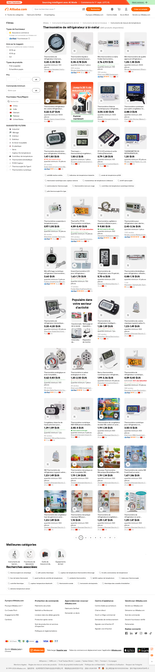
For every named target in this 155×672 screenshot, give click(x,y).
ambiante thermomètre (78, 578)
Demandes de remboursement (106, 620)
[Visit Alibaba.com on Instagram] (141, 633)
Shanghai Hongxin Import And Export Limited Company (109, 119)
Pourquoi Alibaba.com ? (13, 606)
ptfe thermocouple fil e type (56, 191)
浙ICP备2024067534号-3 (139, 668)
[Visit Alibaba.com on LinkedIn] (131, 633)
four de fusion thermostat (19, 578)
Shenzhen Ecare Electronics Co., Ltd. (82, 239)
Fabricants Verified (72, 608)
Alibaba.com (116, 650)
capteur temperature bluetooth (41, 583)
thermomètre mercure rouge (85, 186)
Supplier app (62, 650)
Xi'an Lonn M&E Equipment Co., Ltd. (109, 74)
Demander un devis (72, 613)
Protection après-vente (44, 620)
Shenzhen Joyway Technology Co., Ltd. (55, 237)
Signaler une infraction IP (104, 624)
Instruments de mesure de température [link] (126, 23)
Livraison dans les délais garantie (47, 615)
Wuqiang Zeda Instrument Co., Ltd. (82, 162)
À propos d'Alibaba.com (14, 601)
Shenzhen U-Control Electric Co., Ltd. (109, 164)
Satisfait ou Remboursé (43, 610)
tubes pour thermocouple (130, 578)
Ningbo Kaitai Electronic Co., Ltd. (82, 70)
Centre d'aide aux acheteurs (105, 606)
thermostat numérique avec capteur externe (62, 180)
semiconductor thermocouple (57, 186)
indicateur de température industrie (82, 175)
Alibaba (46, 23)
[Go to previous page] (76, 537)
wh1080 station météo (54, 175)
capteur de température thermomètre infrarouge (77, 573)
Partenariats (129, 624)
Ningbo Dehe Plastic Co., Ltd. (135, 162)
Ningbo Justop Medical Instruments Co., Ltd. (135, 235)
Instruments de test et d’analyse (95, 23)
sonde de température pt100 (111, 175)
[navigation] (23, 280)
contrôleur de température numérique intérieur (118, 186)
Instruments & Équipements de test (65, 23)
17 (110, 537)
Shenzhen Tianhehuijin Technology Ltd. (135, 285)
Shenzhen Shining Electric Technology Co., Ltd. (109, 284)
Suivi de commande (132, 615)
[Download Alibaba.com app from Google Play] (143, 650)
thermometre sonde (66, 583)
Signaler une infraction (103, 629)
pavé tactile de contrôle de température (48, 578)
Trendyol (103, 661)
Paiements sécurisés (43, 606)
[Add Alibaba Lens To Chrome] (37, 650)
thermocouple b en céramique (20, 573)
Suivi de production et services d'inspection (46, 625)
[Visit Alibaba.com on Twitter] (136, 633)
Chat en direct (100, 610)
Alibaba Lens (16, 649)
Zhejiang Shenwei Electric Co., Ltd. (135, 333)
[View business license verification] (99, 668)
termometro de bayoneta (88, 583)
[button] (83, 9)
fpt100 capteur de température (103, 578)
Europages (113, 661)
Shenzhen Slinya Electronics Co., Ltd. (109, 336)
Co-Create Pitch (11, 610)
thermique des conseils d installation (117, 583)
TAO (96, 661)
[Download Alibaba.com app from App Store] (129, 650)
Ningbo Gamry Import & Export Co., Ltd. (55, 119)
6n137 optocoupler (126, 180)
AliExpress (43, 661)
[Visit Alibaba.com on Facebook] (126, 633)
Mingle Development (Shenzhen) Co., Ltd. (135, 69)
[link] (152, 649)
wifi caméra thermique (46, 573)
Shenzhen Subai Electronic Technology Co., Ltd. (55, 331)
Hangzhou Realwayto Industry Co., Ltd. (109, 236)
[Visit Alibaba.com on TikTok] (150, 633)
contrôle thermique (17, 583)
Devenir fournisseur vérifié (135, 620)
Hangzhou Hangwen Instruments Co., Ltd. (55, 69)
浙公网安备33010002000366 (117, 668)
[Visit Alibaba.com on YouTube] (145, 633)
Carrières (8, 620)
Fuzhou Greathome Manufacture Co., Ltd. (55, 282)
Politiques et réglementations (46, 631)
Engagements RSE (12, 615)
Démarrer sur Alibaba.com (135, 610)
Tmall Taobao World (65, 661)
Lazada (77, 661)
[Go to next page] (115, 537)
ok (36, 79)
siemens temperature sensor (20, 589)
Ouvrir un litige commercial (105, 615)
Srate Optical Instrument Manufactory (55, 167)
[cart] (119, 10)
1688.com (52, 661)
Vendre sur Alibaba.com (134, 606)
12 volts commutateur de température (114, 573)
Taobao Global (87, 661)
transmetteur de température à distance (99, 180)
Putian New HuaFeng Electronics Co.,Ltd (82, 289)
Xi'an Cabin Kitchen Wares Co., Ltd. (135, 119)
